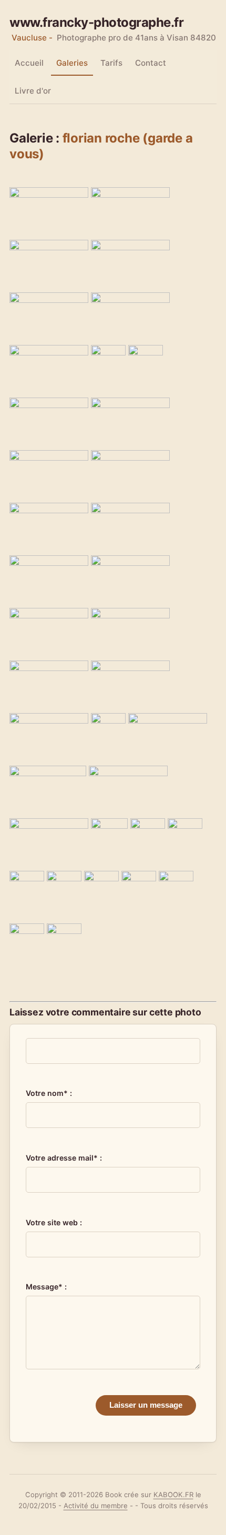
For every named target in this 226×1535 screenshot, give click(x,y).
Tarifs (111, 63)
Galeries (72, 63)
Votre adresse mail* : (64, 1157)
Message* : (46, 1286)
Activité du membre (96, 1505)
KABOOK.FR (173, 1494)
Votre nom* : (49, 1093)
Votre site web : (54, 1222)
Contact (150, 63)
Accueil (29, 63)
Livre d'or (33, 91)
